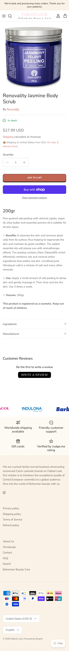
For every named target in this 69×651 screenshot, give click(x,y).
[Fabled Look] (34, 16)
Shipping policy (12, 514)
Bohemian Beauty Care (16, 569)
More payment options (34, 197)
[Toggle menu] (4, 16)
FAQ (5, 558)
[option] (34, 56)
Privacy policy (11, 508)
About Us (8, 541)
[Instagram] (4, 492)
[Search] (12, 16)
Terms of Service (12, 519)
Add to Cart (34, 177)
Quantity (8, 154)
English (10, 630)
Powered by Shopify (33, 638)
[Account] (57, 16)
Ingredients (10, 324)
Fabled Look (16, 638)
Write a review (34, 375)
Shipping (8, 137)
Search (7, 564)
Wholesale (9, 547)
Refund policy (11, 525)
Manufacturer (11, 334)
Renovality (13, 109)
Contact (7, 552)
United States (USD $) (19, 618)
